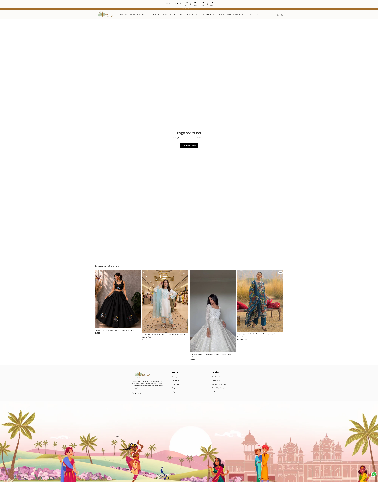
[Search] (273, 14)
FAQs (213, 392)
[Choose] (138, 325)
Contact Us (175, 380)
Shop (173, 388)
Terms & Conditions (218, 388)
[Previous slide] (97, 299)
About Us (175, 377)
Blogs (173, 392)
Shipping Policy (216, 377)
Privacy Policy (216, 380)
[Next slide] (138, 299)
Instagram (138, 393)
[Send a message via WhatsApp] (374, 474)
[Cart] (282, 14)
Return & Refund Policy (219, 384)
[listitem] (258, 14)
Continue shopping (189, 145)
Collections (175, 384)
